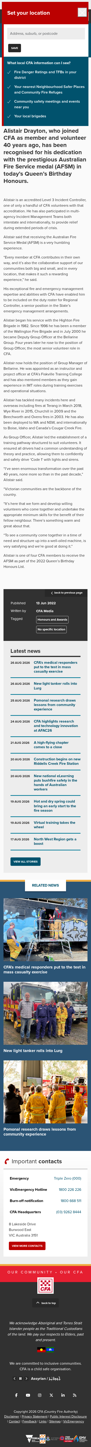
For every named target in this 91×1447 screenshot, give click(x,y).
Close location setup (82, 12)
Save (14, 48)
